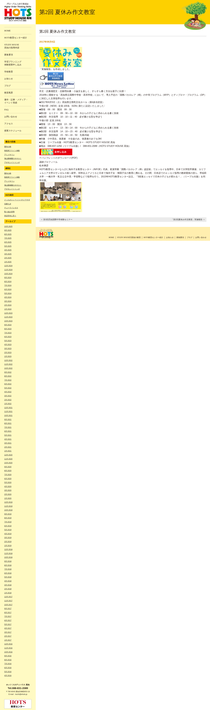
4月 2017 (7, 628)
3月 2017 (7, 632)
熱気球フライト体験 (12, 151)
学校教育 (8, 72)
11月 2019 (8, 506)
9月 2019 (7, 514)
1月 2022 (7, 404)
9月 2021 (7, 420)
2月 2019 (7, 542)
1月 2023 (7, 356)
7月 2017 (7, 616)
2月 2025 (7, 258)
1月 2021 (7, 451)
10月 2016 (8, 652)
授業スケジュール (12, 131)
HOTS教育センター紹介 (153, 237)
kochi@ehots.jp (21, 694)
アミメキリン (9, 155)
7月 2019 (7, 522)
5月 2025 (7, 246)
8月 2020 (7, 471)
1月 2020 (7, 498)
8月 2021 (7, 423)
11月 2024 (8, 270)
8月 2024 (7, 282)
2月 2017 (7, 636)
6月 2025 (7, 242)
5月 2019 (7, 530)
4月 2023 (7, 345)
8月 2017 (7, 613)
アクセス (8, 124)
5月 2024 (7, 293)
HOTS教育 (9, 195)
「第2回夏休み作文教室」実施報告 (186, 219)
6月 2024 (7, 289)
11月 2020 (8, 459)
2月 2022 (7, 400)
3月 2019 (7, 538)
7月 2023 (7, 333)
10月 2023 (8, 321)
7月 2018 (7, 569)
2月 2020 (7, 494)
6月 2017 (7, 620)
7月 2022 (7, 380)
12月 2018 (8, 549)
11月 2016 (8, 648)
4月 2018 (7, 581)
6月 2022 (7, 384)
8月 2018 (7, 565)
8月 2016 (7, 660)
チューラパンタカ (11, 208)
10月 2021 (8, 416)
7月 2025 (7, 238)
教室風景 (8, 93)
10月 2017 (8, 605)
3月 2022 (7, 396)
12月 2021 (8, 408)
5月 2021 (7, 435)
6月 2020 (7, 479)
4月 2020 (7, 487)
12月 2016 (8, 644)
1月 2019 (7, 546)
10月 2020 (8, 463)
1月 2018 (7, 593)
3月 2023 (7, 349)
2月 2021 (7, 447)
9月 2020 (7, 467)
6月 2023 (7, 337)
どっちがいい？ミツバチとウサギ (17, 200)
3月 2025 (7, 254)
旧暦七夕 (7, 204)
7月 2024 (7, 285)
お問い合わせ (200, 237)
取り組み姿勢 (9, 212)
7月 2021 (7, 427)
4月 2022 (7, 392)
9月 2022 (7, 372)
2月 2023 (7, 353)
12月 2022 (8, 360)
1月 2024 (7, 309)
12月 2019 (8, 502)
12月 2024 (8, 266)
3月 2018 (7, 585)
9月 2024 (7, 278)
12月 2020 (8, 455)
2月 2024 (7, 305)
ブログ (189, 237)
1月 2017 (7, 640)
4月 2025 (7, 250)
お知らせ (170, 237)
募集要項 (180, 237)
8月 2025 (7, 234)
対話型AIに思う (10, 216)
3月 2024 (7, 301)
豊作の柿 (7, 147)
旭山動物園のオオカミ (12, 159)
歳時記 (8, 168)
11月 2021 (8, 412)
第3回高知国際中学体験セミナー (57, 219)
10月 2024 (8, 274)
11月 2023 (8, 317)
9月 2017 (7, 609)
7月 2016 (7, 664)
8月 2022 (7, 376)
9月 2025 (7, 230)
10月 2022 (8, 368)
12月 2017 (8, 597)
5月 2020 (7, 483)
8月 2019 (7, 518)
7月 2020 (7, 475)
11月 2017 (8, 601)
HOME (111, 237)
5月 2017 (7, 624)
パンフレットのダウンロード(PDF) (59, 158)
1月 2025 (7, 262)
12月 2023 (8, 313)
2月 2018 (7, 589)
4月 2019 (7, 534)
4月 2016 (7, 676)
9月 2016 (7, 656)
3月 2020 (7, 490)
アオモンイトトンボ (12, 163)
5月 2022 (7, 388)
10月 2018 (8, 557)
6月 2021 (7, 431)
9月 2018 (7, 561)
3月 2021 (7, 443)
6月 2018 (7, 573)
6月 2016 (7, 668)
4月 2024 (7, 297)
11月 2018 (8, 553)
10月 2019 (8, 510)
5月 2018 (7, 577)
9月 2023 (7, 325)
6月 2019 (7, 526)
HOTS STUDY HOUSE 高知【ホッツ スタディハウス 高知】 (18, 12)
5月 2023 (7, 341)
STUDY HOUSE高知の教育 (129, 237)
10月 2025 (8, 226)
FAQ (6, 110)
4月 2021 (7, 439)
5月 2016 (7, 672)
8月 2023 (7, 329)
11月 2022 (8, 364)
